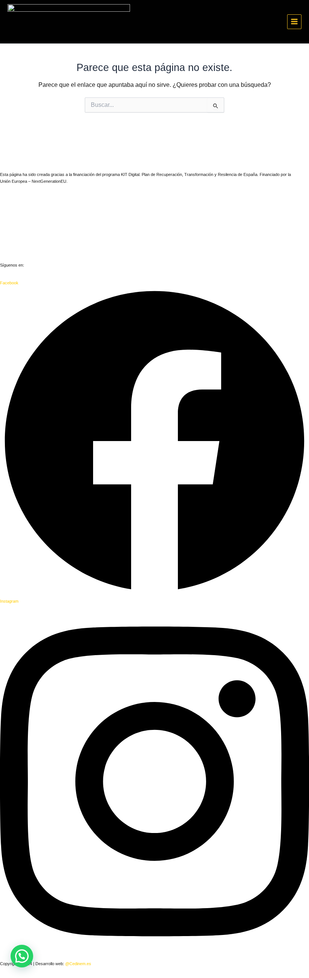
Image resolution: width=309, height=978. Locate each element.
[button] (22, 956)
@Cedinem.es (78, 963)
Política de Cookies (17, 247)
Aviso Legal (10, 212)
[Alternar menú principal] (294, 21)
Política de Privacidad (19, 230)
